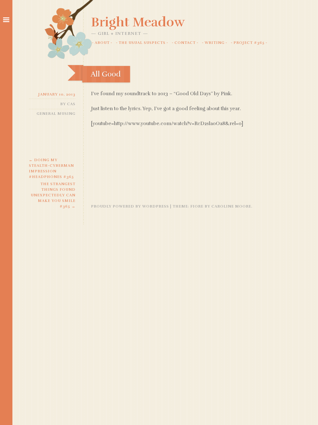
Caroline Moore (231, 206)
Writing (215, 42)
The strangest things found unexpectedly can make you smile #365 (53, 195)
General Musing (56, 113)
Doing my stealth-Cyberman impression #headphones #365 (51, 168)
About (102, 42)
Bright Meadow (138, 22)
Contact (185, 42)
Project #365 (249, 42)
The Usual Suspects (142, 42)
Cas (71, 104)
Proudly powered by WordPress (130, 206)
